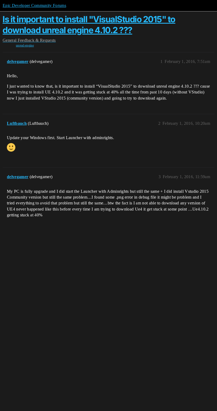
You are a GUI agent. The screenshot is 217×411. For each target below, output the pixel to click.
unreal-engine (25, 45)
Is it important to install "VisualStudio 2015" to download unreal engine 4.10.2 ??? (89, 24)
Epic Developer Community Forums (34, 5)
